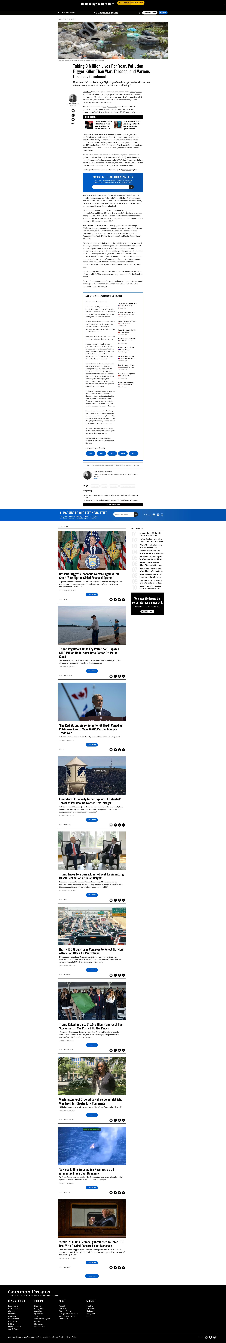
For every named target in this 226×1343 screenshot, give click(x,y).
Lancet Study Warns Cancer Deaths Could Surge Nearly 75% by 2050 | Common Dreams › (110, 496)
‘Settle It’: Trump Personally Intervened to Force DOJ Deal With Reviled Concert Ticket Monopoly (91, 1243)
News (64, 19)
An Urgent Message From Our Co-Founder (103, 295)
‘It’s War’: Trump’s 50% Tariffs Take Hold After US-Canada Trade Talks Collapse (150, 587)
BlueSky (89, 1306)
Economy (12, 1313)
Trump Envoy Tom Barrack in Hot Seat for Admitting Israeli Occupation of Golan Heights (91, 876)
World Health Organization (98, 225)
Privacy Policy (71, 1337)
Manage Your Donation (68, 1313)
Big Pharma (38, 1313)
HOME (59, 19)
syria (65, 899)
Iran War (37, 1321)
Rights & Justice (14, 1326)
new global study (110, 107)
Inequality (38, 1311)
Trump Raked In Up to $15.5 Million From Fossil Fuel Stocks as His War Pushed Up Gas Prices (91, 1026)
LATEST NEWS (65, 13)
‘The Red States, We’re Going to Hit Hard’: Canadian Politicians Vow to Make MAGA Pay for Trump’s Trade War (91, 729)
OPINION (72, 13)
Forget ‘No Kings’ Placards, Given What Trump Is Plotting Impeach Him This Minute (151, 581)
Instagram (90, 1313)
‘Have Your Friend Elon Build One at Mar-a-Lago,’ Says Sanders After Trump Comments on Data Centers (151, 575)
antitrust (67, 1267)
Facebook (90, 1308)
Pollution (87, 92)
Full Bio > (97, 479)
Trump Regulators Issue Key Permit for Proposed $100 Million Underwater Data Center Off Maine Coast (89, 652)
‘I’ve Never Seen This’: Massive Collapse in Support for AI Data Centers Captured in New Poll (151, 540)
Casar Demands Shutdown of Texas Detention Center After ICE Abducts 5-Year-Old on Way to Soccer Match (151, 552)
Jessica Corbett (63, 965)
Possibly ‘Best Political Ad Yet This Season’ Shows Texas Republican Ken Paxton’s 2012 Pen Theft (103, 125)
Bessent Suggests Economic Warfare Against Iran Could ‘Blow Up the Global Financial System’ (89, 575)
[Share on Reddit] (73, 119)
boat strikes (67, 1192)
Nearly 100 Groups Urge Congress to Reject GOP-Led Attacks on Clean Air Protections (91, 951)
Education (12, 1316)
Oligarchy (37, 1306)
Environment (13, 1319)
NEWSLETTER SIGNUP (150, 12)
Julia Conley (62, 666)
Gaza (36, 1316)
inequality (126, 170)
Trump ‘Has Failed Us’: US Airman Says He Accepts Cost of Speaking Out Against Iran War (131, 125)
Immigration (39, 1308)
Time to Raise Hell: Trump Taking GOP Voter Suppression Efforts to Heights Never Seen (150, 558)
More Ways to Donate (67, 1316)
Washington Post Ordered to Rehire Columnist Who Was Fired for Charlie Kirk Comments (90, 1101)
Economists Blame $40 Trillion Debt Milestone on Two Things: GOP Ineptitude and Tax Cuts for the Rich (150, 534)
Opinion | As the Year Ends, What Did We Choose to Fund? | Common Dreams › (111, 500)
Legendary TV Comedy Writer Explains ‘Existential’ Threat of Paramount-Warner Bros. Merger (90, 801)
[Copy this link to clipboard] (123, 599)
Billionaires (38, 1324)
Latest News (13, 1306)
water (130, 160)
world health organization (128, 486)
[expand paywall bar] (223, 4)
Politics (11, 1324)
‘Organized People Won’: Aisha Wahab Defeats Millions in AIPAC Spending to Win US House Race (150, 569)
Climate (11, 1311)
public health (113, 486)
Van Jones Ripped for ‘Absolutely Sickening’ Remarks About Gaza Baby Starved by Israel (150, 563)
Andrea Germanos (74, 104)
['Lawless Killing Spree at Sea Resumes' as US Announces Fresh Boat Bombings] (92, 1146)
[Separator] (73, 123)
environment (72, 19)
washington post (69, 1119)
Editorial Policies (65, 1311)
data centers (68, 675)
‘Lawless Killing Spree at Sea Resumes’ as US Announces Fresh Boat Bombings (86, 1171)
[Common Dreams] (106, 13)
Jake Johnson (63, 1258)
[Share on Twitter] (73, 110)
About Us (62, 1306)
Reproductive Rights (42, 1319)
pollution (104, 486)
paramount (67, 824)
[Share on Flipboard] (73, 115)
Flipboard (90, 1311)
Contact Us (63, 1319)
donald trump (68, 1049)
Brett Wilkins (63, 590)
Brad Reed (62, 740)
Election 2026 (39, 1326)
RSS (87, 1316)
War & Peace (13, 1329)
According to (88, 271)
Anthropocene (136, 92)
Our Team (63, 1308)
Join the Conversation (113, 504)
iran (65, 599)
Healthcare (12, 1321)
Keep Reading (92, 594)
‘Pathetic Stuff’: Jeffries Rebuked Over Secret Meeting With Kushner (150, 546)
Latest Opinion (14, 1308)
